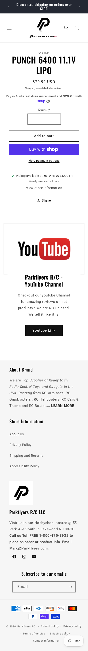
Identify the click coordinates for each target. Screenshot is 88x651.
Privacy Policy (20, 445)
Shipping (30, 88)
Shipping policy (60, 633)
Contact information (46, 640)
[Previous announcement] (9, 6)
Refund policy (50, 626)
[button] (9, 28)
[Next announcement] (79, 6)
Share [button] (46, 200)
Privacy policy (72, 626)
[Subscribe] (70, 586)
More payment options (44, 160)
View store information (44, 188)
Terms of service (34, 633)
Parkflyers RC (26, 626)
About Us (16, 434)
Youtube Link (44, 330)
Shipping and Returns (26, 455)
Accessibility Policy (24, 466)
